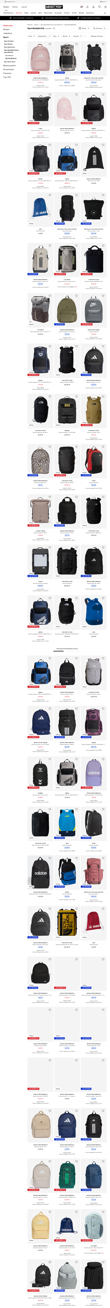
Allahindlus (42, 36)
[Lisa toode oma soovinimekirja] (50, 44)
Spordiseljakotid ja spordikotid (51, 24)
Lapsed (24, 7)
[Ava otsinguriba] (104, 13)
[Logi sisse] (87, 7)
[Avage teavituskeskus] (93, 7)
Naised (6, 7)
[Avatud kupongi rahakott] (81, 7)
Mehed (15, 7)
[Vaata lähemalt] (40, 88)
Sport (36, 24)
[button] (84, 28)
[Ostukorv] (105, 7)
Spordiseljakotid (70, 24)
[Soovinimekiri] (99, 7)
